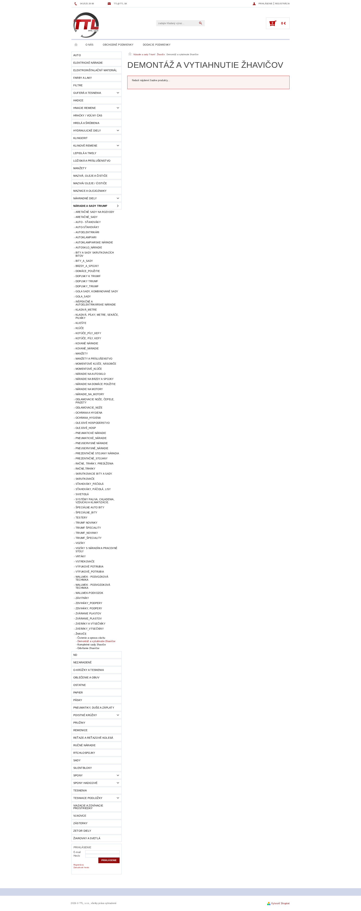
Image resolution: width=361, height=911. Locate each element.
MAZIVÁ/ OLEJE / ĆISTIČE (90, 183)
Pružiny (79, 722)
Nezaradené (82, 662)
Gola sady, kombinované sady (97, 291)
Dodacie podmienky (157, 44)
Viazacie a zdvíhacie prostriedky (88, 807)
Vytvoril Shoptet (280, 903)
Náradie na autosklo (90, 374)
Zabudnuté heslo (81, 867)
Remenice (80, 730)
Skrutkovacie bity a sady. (94, 473)
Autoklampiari (86, 237)
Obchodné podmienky (118, 44)
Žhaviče (81, 633)
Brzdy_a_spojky (87, 266)
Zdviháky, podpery (89, 608)
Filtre (78, 85)
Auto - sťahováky (88, 222)
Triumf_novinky (87, 532)
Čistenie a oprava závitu (91, 637)
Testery (81, 517)
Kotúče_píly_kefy (88, 333)
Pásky (77, 700)
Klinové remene (85, 145)
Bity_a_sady (84, 261)
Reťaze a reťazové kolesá (93, 737)
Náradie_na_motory (90, 394)
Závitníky (82, 598)
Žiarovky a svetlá (86, 838)
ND (75, 654)
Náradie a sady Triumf (90, 205)
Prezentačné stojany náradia (97, 453)
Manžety (79, 168)
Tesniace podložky (87, 798)
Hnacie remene (84, 107)
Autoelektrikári (87, 232)
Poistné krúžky (85, 715)
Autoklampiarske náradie (94, 242)
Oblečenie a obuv (86, 677)
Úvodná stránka (76, 45)
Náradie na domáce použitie (96, 384)
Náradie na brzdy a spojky (95, 379)
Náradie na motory (89, 389)
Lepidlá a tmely (84, 153)
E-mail (77, 852)
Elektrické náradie (88, 62)
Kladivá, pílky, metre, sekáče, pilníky (97, 316)
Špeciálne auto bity (90, 507)
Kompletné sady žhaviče (91, 644)
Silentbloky (82, 767)
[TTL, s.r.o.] (86, 25)
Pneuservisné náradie (92, 443)
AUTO (77, 55)
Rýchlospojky (84, 752)
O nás (90, 44)
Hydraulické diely (87, 130)
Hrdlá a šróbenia (86, 122)
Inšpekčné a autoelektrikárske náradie (96, 303)
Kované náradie (87, 343)
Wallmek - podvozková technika (92, 578)
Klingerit (80, 138)
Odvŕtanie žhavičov (88, 648)
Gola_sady (83, 296)
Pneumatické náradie (91, 433)
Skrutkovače (85, 478)
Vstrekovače (85, 561)
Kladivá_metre (86, 309)
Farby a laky (82, 77)
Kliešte (81, 323)
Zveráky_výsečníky (90, 628)
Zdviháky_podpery (89, 603)
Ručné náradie (84, 745)
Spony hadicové (85, 782)
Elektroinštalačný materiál (95, 70)
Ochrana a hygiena (89, 412)
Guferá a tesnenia (87, 92)
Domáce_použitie (88, 271)
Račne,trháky (86, 468)
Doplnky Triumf (87, 281)
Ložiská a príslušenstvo (91, 160)
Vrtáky (81, 556)
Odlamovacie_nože (89, 407)
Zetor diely (82, 830)
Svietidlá (82, 494)
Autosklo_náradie (89, 247)
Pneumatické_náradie (91, 438)
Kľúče (80, 328)
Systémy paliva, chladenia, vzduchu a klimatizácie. (95, 501)
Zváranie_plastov (89, 618)
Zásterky (80, 823)
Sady (76, 760)
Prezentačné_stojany (92, 458)
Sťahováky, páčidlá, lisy (93, 489)
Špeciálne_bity (86, 512)
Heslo (77, 855)
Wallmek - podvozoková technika (93, 586)
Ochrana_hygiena (88, 417)
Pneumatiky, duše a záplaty (93, 707)
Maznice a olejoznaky (89, 190)
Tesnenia (80, 790)
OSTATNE (79, 684)
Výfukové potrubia (89, 566)
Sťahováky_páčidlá (90, 484)
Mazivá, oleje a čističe (90, 175)
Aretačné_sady (87, 217)
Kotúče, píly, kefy (88, 338)
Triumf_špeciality (89, 538)
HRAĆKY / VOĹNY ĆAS (87, 115)
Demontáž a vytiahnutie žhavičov (96, 641)
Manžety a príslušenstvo (94, 358)
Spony (78, 775)
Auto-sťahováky (87, 227)
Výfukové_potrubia (90, 571)
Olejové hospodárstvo (93, 423)
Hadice (78, 100)
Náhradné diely (85, 198)
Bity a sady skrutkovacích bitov (95, 254)
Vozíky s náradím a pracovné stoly (97, 550)
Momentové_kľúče (89, 368)
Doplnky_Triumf (87, 286)
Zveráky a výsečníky (90, 623)
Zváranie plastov (88, 613)
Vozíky (80, 543)
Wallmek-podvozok (89, 593)
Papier (78, 692)
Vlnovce (79, 815)
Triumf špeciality (88, 527)
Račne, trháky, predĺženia (95, 463)
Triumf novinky (86, 522)
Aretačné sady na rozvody (95, 212)
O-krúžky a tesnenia (88, 669)
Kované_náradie (87, 348)
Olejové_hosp (86, 428)
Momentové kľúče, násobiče (96, 363)
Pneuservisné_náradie (92, 448)
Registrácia (282, 3)
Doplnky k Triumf (88, 276)
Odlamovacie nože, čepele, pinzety (95, 401)
